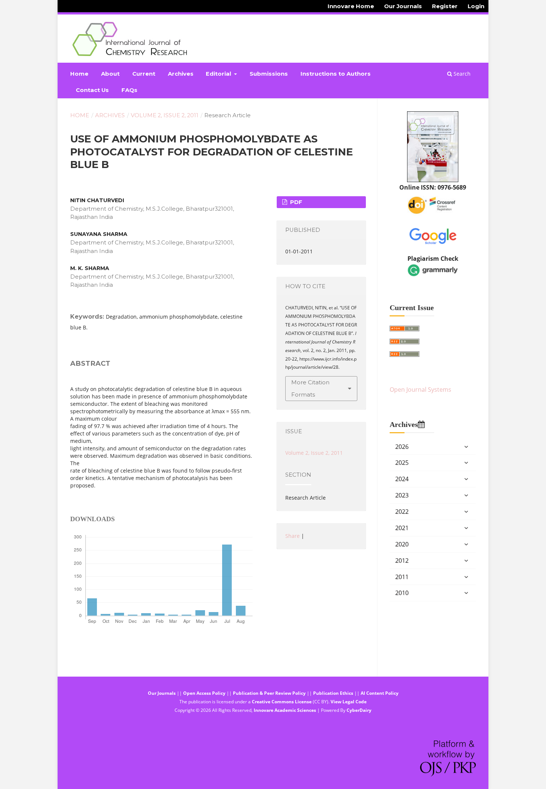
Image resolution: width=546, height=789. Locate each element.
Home (79, 73)
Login (476, 6)
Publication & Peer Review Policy (269, 693)
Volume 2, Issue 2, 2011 (164, 115)
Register (445, 6)
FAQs (129, 90)
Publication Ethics (333, 693)
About (110, 73)
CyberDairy (359, 710)
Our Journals (403, 6)
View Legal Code (349, 701)
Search (461, 73)
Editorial (219, 73)
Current (143, 73)
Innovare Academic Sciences (285, 710)
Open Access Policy (204, 693)
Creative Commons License (282, 701)
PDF (295, 202)
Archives (181, 73)
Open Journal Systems (420, 389)
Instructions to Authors (335, 73)
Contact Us (92, 90)
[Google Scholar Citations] (433, 235)
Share (292, 535)
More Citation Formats (310, 388)
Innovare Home (351, 6)
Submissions (269, 73)
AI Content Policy (380, 693)
